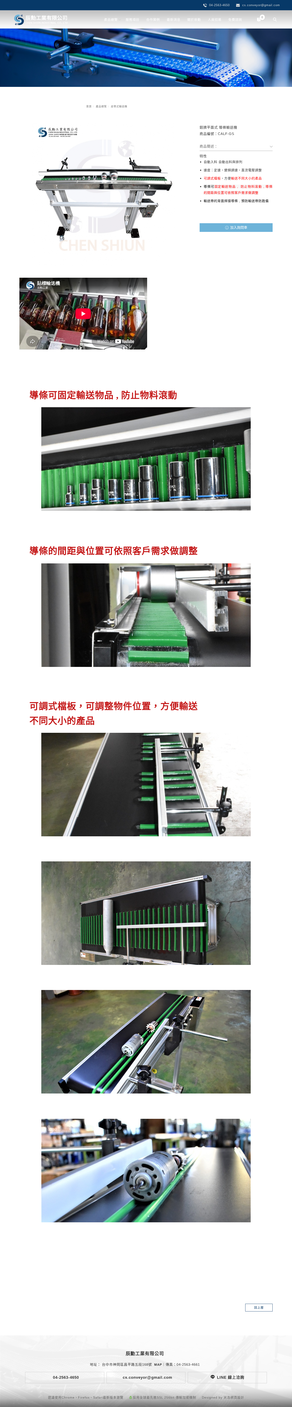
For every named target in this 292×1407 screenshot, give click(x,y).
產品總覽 (111, 19)
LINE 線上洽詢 (230, 1377)
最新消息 (173, 19)
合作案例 (153, 19)
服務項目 (132, 19)
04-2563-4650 (65, 1377)
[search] (276, 20)
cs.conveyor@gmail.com (146, 1377)
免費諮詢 (235, 19)
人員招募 (215, 19)
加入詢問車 (238, 227)
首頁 (89, 106)
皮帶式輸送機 (119, 106)
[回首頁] (41, 19)
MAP (158, 1364)
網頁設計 (237, 1397)
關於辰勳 (194, 19)
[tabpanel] (146, 58)
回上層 (259, 1307)
